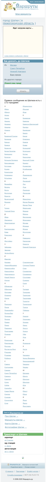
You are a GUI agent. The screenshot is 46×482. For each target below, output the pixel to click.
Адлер (6, 115)
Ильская (26, 109)
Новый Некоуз (9, 277)
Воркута (7, 196)
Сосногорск (8, 400)
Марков (25, 211)
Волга (6, 190)
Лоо (24, 184)
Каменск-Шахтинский (30, 124)
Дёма (6, 217)
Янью (25, 400)
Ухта (24, 337)
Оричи (6, 298)
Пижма (6, 322)
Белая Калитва (9, 151)
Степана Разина (29, 265)
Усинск (25, 331)
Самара (7, 370)
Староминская (28, 262)
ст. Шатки (8, 446)
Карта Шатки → (12, 423)
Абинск (7, 112)
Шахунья (26, 379)
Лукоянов (26, 190)
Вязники (7, 202)
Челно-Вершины (29, 358)
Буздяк (6, 169)
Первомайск (8, 310)
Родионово (8, 340)
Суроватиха (27, 271)
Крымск (25, 163)
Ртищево (7, 352)
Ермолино (8, 235)
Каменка (26, 121)
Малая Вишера (28, 202)
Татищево (26, 292)
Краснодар (27, 157)
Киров (25, 136)
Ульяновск (26, 319)
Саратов (7, 379)
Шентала (26, 382)
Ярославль (27, 406)
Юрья (25, 394)
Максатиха (27, 199)
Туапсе (25, 307)
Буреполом (8, 172)
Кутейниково (27, 169)
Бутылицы (8, 178)
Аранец (7, 121)
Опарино (7, 295)
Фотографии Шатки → (16, 427)
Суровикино (27, 274)
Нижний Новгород (18, 72)
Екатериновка (9, 229)
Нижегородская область (18, 23)
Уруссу (25, 328)
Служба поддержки (14, 475)
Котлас (25, 154)
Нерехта (26, 244)
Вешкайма (8, 184)
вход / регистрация (37, 1)
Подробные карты (16, 467)
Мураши (26, 226)
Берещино (8, 154)
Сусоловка (26, 277)
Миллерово (27, 217)
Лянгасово (26, 193)
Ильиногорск (27, 106)
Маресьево (27, 208)
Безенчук (7, 148)
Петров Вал (8, 313)
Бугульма (7, 166)
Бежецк (7, 145)
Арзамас (7, 124)
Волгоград (8, 193)
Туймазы (26, 310)
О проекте (9, 471)
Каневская (26, 130)
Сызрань (26, 280)
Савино (7, 364)
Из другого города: (13, 80)
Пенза (6, 307)
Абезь (6, 109)
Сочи (6, 403)
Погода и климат (30, 467)
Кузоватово (27, 166)
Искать (23, 91)
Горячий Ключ (9, 211)
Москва (13, 65)
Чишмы (25, 367)
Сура (24, 268)
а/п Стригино (9, 440)
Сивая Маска (9, 391)
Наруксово (26, 241)
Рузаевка (7, 355)
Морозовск (27, 220)
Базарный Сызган (10, 136)
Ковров (25, 142)
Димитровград (9, 223)
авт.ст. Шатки (9, 451)
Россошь (7, 346)
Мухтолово (27, 232)
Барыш (7, 142)
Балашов (7, 139)
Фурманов (26, 343)
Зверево (7, 250)
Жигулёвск (8, 241)
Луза (24, 187)
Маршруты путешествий (30, 464)
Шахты (25, 376)
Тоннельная (27, 304)
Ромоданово (9, 343)
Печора (7, 319)
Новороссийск (9, 268)
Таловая (26, 289)
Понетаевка (8, 331)
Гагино (6, 208)
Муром (25, 229)
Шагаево (26, 373)
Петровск (7, 316)
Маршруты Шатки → (15, 420)
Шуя (24, 385)
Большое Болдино (11, 160)
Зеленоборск (9, 253)
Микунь (25, 214)
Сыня (25, 283)
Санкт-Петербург (17, 68)
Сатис (6, 382)
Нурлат (7, 280)
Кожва (25, 145)
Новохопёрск (9, 271)
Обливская (8, 286)
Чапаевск (26, 355)
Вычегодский (9, 199)
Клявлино (26, 139)
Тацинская (26, 295)
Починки (7, 334)
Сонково (7, 397)
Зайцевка (7, 247)
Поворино (8, 328)
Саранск (7, 376)
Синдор (7, 394)
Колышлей (26, 148)
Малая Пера (27, 205)
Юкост (25, 391)
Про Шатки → (11, 416)
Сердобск (8, 388)
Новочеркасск (9, 274)
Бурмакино (8, 175)
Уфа (24, 334)
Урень (25, 325)
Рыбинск (7, 358)
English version (32, 471)
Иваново (7, 259)
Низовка (7, 262)
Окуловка (7, 292)
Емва (6, 232)
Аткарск (7, 130)
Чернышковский (28, 361)
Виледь (7, 187)
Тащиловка (27, 298)
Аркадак (7, 127)
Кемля (25, 133)
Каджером (26, 118)
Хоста (25, 349)
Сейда (6, 385)
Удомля (25, 316)
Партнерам (20, 471)
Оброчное (8, 289)
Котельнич (26, 151)
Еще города (15, 75)
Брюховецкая (9, 163)
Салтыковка (8, 367)
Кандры (25, 127)
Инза (24, 112)
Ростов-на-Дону (10, 349)
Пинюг (6, 325)
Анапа (6, 118)
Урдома (25, 322)
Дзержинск (8, 220)
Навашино (26, 238)
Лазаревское (27, 175)
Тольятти (26, 301)
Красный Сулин (28, 160)
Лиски (25, 178)
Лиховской (26, 181)
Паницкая (8, 304)
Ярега (25, 403)
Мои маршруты (23, 14)
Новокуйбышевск (10, 265)
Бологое (7, 157)
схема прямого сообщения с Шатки (16, 56)
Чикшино (26, 364)
